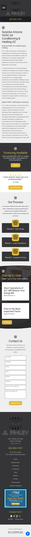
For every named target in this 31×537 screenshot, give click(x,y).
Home (15, 459)
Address (8, 376)
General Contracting (15, 485)
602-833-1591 (15, 19)
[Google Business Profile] (11, 516)
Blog (15, 472)
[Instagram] (17, 516)
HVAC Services (15, 482)
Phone (7, 366)
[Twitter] (20, 516)
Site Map (10, 519)
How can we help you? (11, 391)
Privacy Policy (19, 519)
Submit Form (15, 403)
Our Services (15, 469)
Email (7, 371)
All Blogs (7, 322)
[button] (28, 534)
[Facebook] (14, 516)
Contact (15, 165)
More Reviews (15, 187)
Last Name (8, 361)
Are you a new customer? (12, 386)
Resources (15, 466)
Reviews (15, 475)
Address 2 (8, 381)
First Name (8, 357)
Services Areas (15, 462)
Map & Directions (15, 443)
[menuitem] (15, 459)
